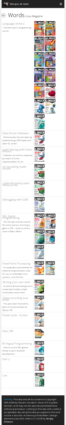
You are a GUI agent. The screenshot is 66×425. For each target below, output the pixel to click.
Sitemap (8, 399)
